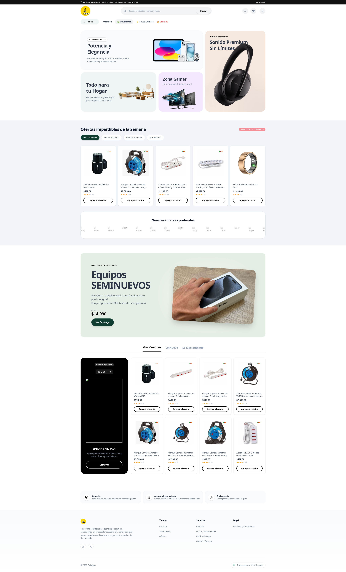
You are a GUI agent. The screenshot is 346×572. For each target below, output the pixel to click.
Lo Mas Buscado (193, 347)
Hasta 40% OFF (90, 137)
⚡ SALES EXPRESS (145, 21)
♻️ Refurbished (124, 21)
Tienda (89, 21)
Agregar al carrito (98, 200)
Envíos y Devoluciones (206, 531)
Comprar (104, 464)
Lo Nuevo (172, 347)
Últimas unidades (134, 137)
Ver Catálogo (102, 322)
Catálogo (164, 526)
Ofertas (164, 536)
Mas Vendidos (152, 347)
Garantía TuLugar (204, 541)
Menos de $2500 (111, 137)
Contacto (260, 2)
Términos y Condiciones (243, 526)
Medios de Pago (203, 536)
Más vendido (155, 137)
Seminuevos (166, 531)
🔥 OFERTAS (162, 21)
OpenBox (107, 21)
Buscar (203, 11)
